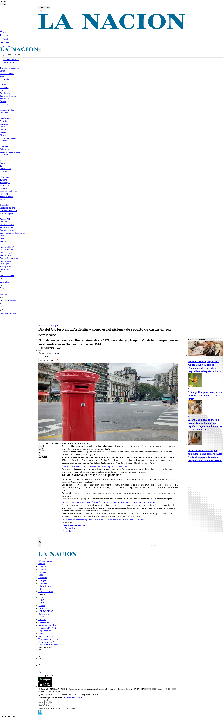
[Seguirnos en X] (39, 658)
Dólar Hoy (4, 87)
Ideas (2, 238)
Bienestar (4, 132)
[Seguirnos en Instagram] (39, 665)
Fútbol (3, 160)
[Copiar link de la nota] (39, 453)
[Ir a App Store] (45, 686)
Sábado (3, 235)
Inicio (5, 32)
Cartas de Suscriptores (10, 152)
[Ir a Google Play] (45, 681)
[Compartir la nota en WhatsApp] (42, 449)
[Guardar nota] (39, 446)
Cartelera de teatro (8, 210)
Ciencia (3, 135)
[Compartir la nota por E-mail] (45, 456)
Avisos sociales (6, 227)
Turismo (3, 180)
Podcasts (4, 194)
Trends (68, 531)
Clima (2, 71)
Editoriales (4, 146)
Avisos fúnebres (7, 224)
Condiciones (68, 697)
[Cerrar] (39, 50)
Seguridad (4, 121)
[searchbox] (111, 54)
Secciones (7, 35)
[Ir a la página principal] (112, 28)
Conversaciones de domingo (12, 233)
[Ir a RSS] (39, 672)
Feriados (4, 188)
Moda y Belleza (6, 196)
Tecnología (5, 182)
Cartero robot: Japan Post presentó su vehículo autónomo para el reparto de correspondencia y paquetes (108, 502)
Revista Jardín (6, 261)
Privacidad (78, 697)
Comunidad (5, 129)
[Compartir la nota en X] (42, 456)
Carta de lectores (7, 230)
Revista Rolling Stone (9, 258)
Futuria (3, 85)
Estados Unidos (7, 110)
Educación (4, 124)
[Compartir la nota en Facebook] (39, 456)
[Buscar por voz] (220, 54)
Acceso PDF (5, 219)
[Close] (39, 538)
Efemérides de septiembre (73, 525)
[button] (112, 181)
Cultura (3, 126)
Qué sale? (4, 205)
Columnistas (5, 149)
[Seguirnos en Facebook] (39, 651)
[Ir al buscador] (40, 11)
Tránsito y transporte (9, 68)
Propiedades (5, 93)
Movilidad (4, 98)
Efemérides (70, 528)
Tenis (2, 166)
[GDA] (45, 705)
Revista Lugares (7, 252)
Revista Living (6, 255)
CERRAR (3, 1)
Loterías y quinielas (8, 191)
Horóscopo (5, 185)
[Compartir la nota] (39, 449)
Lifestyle (53, 325)
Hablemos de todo (8, 138)
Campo (3, 90)
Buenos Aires (6, 118)
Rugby (3, 163)
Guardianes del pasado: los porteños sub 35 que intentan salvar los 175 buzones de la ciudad (103, 519)
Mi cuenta (7, 46)
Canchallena (5, 168)
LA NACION (43, 325)
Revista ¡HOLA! (6, 249)
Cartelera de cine (7, 208)
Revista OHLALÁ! (7, 247)
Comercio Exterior (8, 96)
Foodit (5, 39)
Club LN (6, 42)
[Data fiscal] (40, 714)
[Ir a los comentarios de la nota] (42, 446)
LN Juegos (4, 177)
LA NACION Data (7, 73)
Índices (3, 101)
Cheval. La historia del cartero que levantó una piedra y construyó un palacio (95, 466)
